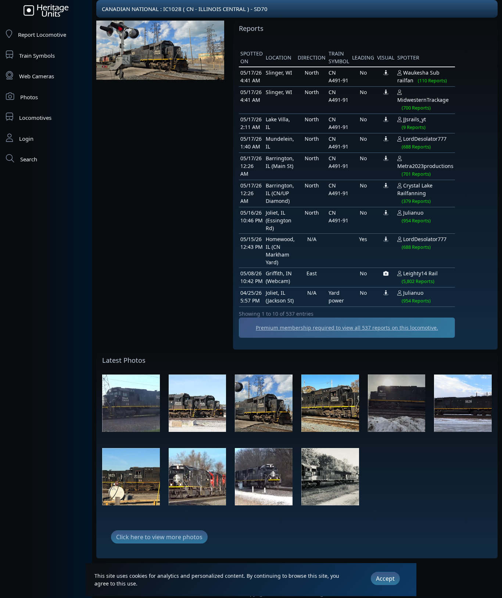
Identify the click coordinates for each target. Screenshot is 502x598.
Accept (385, 578)
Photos (29, 97)
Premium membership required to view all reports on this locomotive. (347, 327)
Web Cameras (36, 76)
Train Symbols (37, 55)
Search (28, 159)
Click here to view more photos (159, 537)
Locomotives (35, 117)
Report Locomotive (42, 34)
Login (26, 138)
